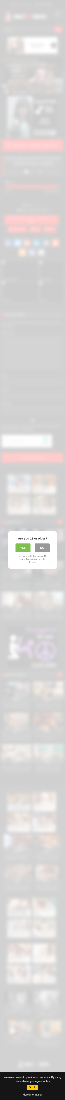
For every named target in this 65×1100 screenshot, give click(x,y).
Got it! (32, 1087)
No (42, 547)
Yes (23, 547)
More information (32, 1094)
